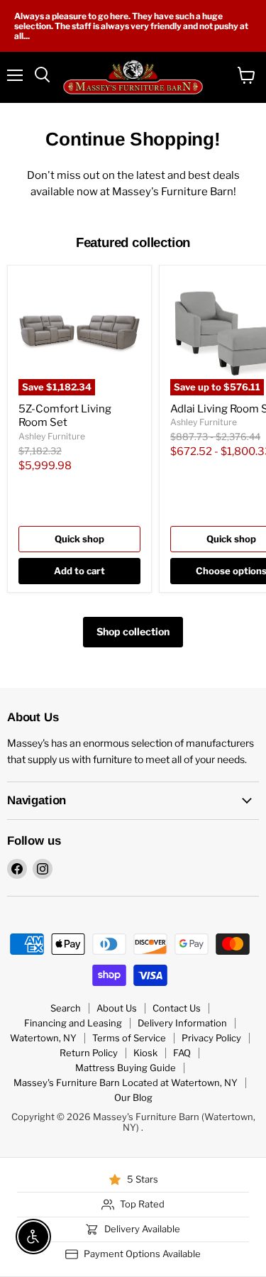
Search (65, 1008)
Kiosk (145, 1052)
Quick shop (79, 538)
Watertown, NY (43, 1037)
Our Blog (133, 1097)
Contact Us (177, 1008)
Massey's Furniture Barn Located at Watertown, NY (125, 1082)
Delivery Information (182, 1023)
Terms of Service (129, 1037)
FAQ (182, 1052)
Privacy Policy (211, 1037)
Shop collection (133, 631)
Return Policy (89, 1052)
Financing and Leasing (73, 1023)
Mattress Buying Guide (125, 1067)
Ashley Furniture (51, 436)
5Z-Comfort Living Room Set (64, 415)
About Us (116, 1008)
